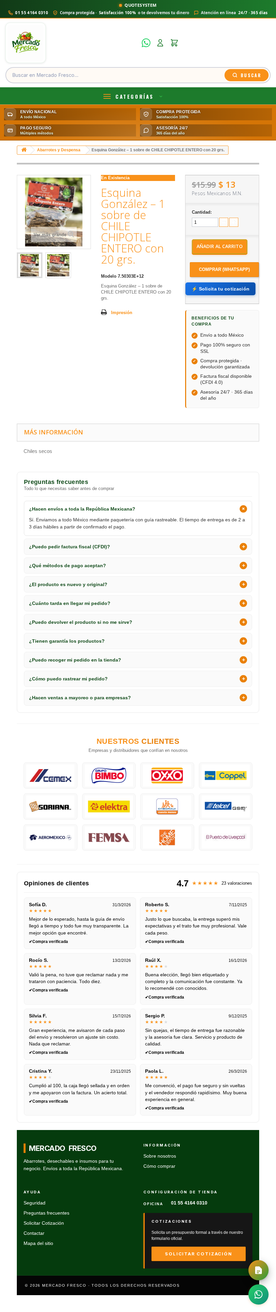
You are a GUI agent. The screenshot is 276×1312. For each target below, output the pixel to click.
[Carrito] (174, 42)
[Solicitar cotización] (258, 1270)
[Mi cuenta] (160, 42)
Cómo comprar (159, 1166)
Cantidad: (202, 212)
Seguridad (34, 1203)
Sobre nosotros (159, 1156)
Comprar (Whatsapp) (224, 269)
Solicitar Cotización (44, 1223)
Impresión (121, 312)
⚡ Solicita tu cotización (220, 289)
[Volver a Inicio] (24, 150)
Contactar (34, 1233)
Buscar (251, 75)
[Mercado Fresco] (71, 43)
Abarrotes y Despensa (58, 150)
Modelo (108, 276)
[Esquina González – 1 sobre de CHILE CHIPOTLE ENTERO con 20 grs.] (29, 265)
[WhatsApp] (146, 42)
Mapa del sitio (38, 1243)
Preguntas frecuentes (46, 1213)
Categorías (134, 96)
